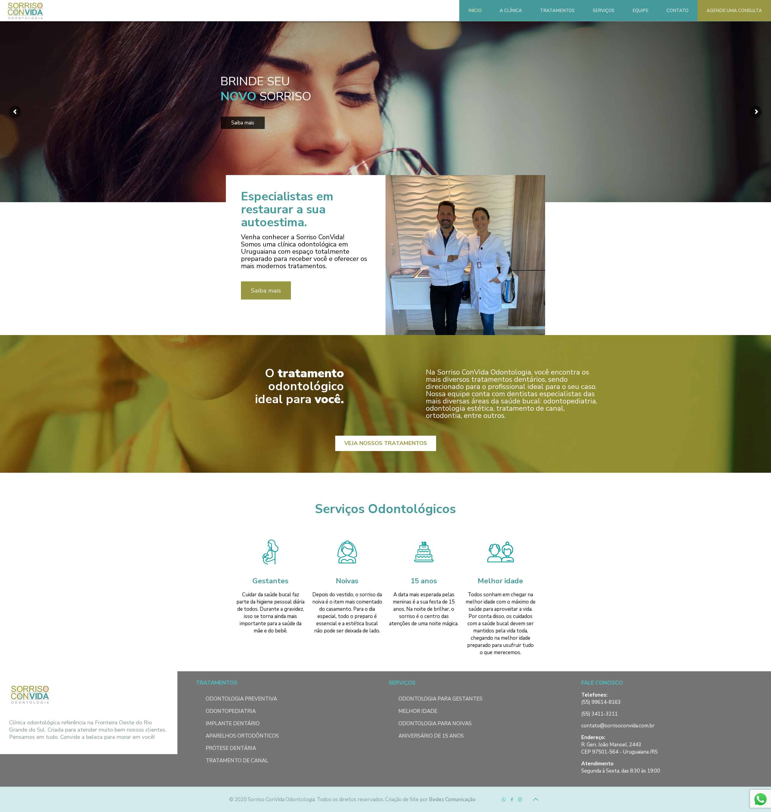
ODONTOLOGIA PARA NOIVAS (435, 723)
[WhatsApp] (504, 800)
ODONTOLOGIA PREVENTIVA (241, 698)
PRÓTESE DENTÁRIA (231, 748)
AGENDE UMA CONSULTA (734, 11)
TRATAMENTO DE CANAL (237, 760)
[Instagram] (520, 800)
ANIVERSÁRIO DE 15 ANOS (431, 735)
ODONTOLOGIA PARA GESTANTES (440, 698)
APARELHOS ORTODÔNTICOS (242, 735)
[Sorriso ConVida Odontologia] (25, 10)
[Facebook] (512, 800)
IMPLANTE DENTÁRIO (233, 723)
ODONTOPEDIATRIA (231, 711)
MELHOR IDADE (417, 711)
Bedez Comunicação (452, 799)
